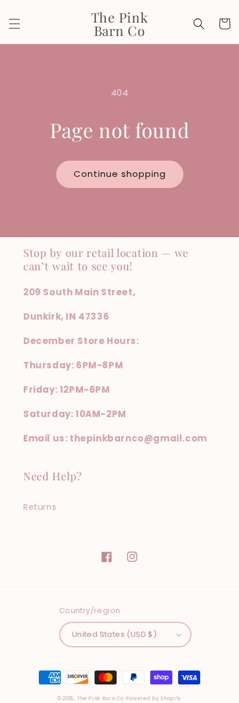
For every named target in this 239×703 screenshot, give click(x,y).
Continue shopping (120, 174)
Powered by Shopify (154, 698)
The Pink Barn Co (100, 698)
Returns (39, 507)
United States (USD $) (114, 634)
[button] (14, 24)
